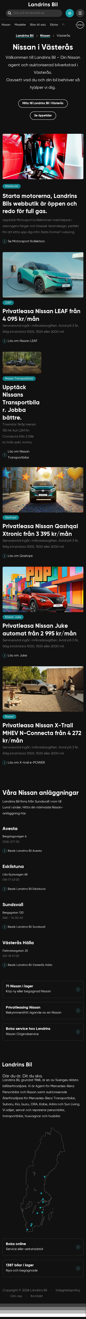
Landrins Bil (25, 36)
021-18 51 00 (11, 956)
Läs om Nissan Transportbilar (18, 454)
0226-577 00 (11, 841)
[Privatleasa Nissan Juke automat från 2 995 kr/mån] (5, 656)
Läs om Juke (17, 655)
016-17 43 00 (11, 879)
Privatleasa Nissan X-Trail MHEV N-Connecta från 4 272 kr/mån (42, 733)
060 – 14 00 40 (13, 917)
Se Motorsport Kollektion (26, 241)
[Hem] (43, 4)
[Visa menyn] (80, 13)
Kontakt (37, 1296)
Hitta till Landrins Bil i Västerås (42, 103)
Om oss (16, 1296)
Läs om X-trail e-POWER (26, 762)
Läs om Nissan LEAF (22, 341)
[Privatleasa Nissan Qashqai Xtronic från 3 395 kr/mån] (5, 556)
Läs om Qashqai (20, 556)
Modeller (20, 24)
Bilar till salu (38, 24)
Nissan (6, 24)
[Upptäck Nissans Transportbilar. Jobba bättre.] (5, 455)
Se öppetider (43, 115)
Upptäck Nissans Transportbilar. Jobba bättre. (21, 403)
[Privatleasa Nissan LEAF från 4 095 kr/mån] (5, 341)
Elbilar (54, 24)
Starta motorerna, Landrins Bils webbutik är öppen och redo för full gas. (40, 203)
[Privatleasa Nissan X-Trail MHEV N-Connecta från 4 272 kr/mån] (5, 763)
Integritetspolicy (68, 1290)
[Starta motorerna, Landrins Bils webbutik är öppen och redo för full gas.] (5, 241)
